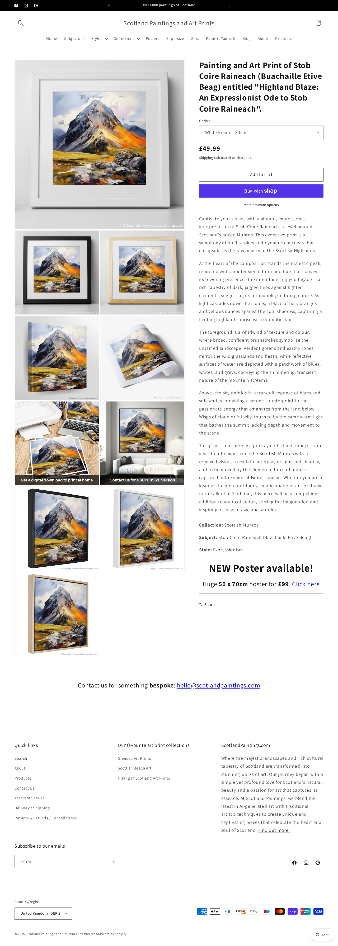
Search (21, 758)
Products (23, 778)
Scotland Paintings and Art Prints (52, 933)
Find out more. (274, 830)
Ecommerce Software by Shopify (102, 933)
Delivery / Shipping (32, 807)
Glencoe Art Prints (134, 758)
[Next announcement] (229, 5)
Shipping (206, 157)
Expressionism (266, 477)
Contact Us (25, 788)
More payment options (261, 205)
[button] (21, 23)
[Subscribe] (112, 862)
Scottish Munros (277, 453)
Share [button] (209, 604)
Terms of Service (30, 797)
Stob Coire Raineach (257, 226)
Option (205, 120)
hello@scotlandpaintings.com (218, 685)
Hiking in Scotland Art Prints (144, 778)
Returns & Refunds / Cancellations (46, 817)
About (20, 768)
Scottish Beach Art (134, 768)
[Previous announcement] (109, 5)
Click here (306, 584)
